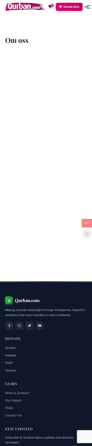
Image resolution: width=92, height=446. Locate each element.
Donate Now (71, 6)
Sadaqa (10, 370)
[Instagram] (19, 326)
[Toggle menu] (85, 7)
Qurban (10, 348)
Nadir (9, 362)
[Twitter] (29, 326)
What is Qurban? (17, 393)
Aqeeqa (10, 355)
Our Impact (13, 400)
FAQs (9, 408)
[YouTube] (40, 326)
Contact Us (13, 415)
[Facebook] (9, 326)
